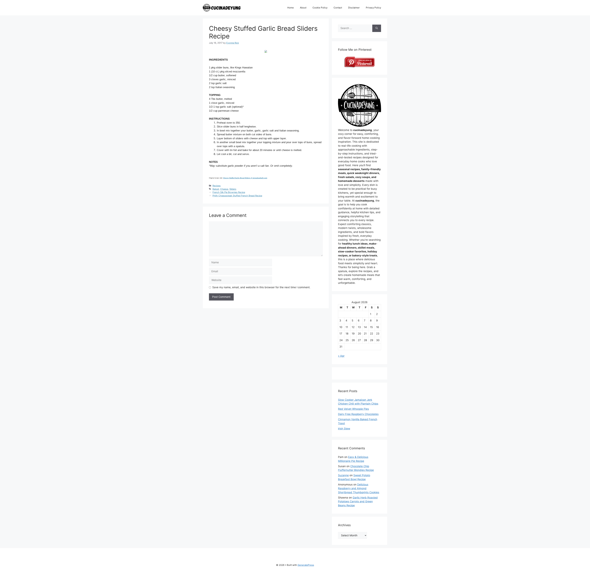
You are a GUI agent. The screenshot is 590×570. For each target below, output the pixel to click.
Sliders (232, 189)
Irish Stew (344, 428)
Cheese (224, 189)
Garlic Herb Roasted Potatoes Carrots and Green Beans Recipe (358, 501)
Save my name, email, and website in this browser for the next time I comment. (261, 287)
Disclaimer (354, 7)
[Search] (376, 28)
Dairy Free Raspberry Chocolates (358, 414)
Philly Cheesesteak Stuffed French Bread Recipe (237, 195)
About (303, 7)
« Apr (341, 355)
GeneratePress (306, 565)
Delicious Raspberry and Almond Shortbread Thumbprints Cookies (358, 488)
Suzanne (343, 475)
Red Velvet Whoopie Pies (353, 408)
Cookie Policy (320, 7)
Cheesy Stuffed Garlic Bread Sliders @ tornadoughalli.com (245, 178)
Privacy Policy (373, 7)
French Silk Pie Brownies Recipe (228, 192)
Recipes (216, 185)
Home (290, 7)
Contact (338, 7)
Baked (215, 189)
